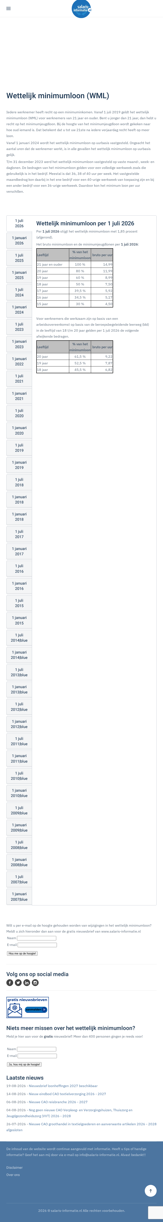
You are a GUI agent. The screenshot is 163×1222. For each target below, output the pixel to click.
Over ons (13, 1174)
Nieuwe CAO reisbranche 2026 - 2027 (58, 1102)
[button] (8, 8)
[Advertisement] (81, 57)
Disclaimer (14, 1167)
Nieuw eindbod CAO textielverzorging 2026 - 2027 (67, 1094)
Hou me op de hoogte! (22, 953)
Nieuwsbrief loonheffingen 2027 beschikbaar (63, 1086)
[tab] (19, 223)
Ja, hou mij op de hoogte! (24, 1064)
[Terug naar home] (81, 8)
